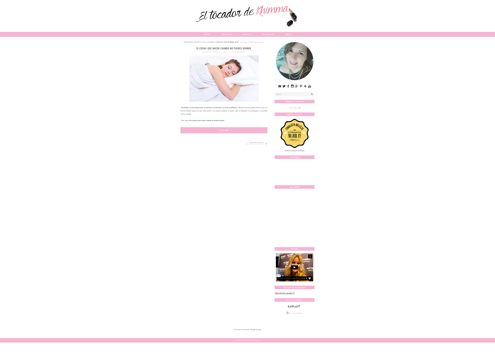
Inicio (207, 34)
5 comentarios (238, 52)
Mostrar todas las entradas (252, 42)
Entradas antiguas (255, 144)
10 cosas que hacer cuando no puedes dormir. (224, 48)
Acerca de (227, 34)
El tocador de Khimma (242, 329)
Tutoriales (268, 34)
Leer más (224, 130)
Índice (288, 34)
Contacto (247, 34)
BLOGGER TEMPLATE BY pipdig (247, 340)
